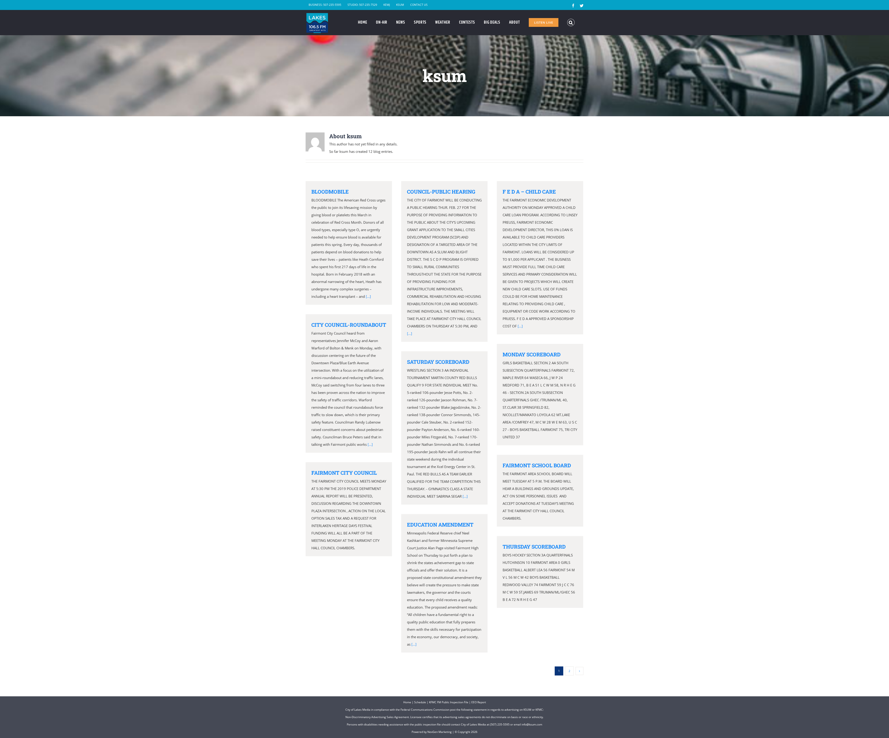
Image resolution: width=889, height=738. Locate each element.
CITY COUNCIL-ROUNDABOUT (348, 324)
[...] (368, 296)
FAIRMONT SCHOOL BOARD (537, 465)
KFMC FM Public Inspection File (448, 702)
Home (407, 702)
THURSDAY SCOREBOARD (534, 546)
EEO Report (478, 702)
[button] (571, 22)
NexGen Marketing (439, 732)
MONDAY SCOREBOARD (531, 354)
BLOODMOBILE (330, 191)
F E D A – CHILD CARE (529, 191)
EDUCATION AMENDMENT (440, 524)
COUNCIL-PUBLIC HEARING (441, 191)
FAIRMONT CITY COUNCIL (344, 472)
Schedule (420, 702)
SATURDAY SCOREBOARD (438, 361)
